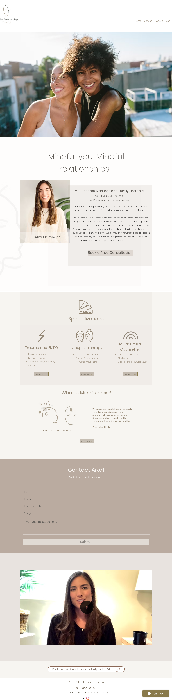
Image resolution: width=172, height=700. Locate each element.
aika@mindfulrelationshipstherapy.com (85, 682)
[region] (45, 211)
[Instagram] (87, 698)
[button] (149, 641)
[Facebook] (83, 698)
